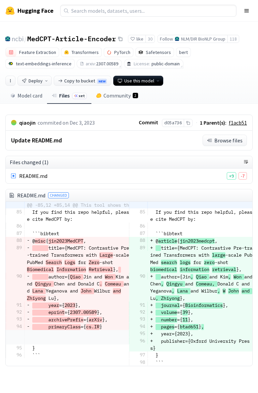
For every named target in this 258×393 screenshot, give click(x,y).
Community (119, 95)
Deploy (36, 81)
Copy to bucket (84, 81)
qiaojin (27, 122)
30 (150, 39)
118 (233, 39)
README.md (33, 176)
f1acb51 (238, 122)
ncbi (17, 39)
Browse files (228, 140)
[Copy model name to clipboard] (120, 39)
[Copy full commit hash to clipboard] (188, 123)
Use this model (139, 81)
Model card (29, 95)
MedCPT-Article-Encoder (71, 38)
